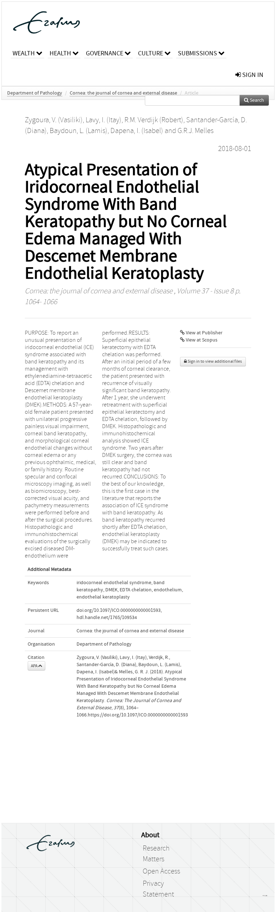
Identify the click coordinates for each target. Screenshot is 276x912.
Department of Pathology (34, 93)
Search (256, 100)
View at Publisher (203, 333)
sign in (252, 75)
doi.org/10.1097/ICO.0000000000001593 (119, 610)
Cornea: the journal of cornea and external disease (123, 93)
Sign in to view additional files (214, 361)
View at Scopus (201, 340)
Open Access (161, 871)
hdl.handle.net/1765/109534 (107, 617)
